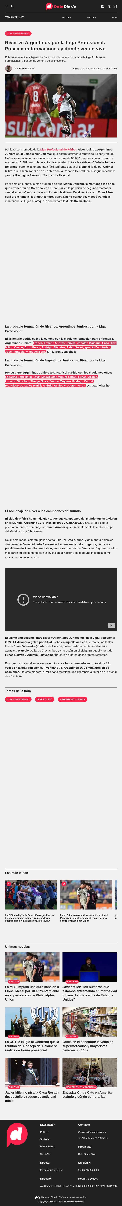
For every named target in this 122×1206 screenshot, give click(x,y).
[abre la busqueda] (12, 6)
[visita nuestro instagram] (115, 6)
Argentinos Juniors (72, 699)
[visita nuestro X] (109, 6)
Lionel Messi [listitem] (100, 17)
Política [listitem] (47, 17)
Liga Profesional (18, 699)
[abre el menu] (7, 6)
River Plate (44, 699)
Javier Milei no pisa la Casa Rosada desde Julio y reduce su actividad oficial (32, 1097)
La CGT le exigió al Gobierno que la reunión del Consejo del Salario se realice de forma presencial (32, 1046)
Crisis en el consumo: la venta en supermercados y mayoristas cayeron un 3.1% (87, 1046)
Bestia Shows (47, 1146)
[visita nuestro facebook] (102, 6)
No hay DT (46, 1153)
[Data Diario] (61, 6)
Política (44, 1132)
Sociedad (45, 1139)
